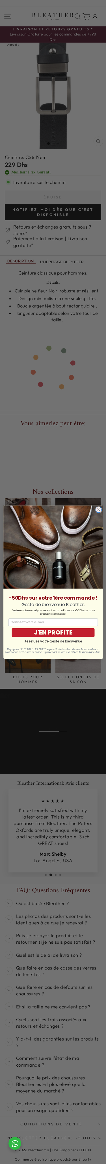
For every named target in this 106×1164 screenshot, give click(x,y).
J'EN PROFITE (53, 632)
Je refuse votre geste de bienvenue (53, 641)
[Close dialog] (98, 510)
